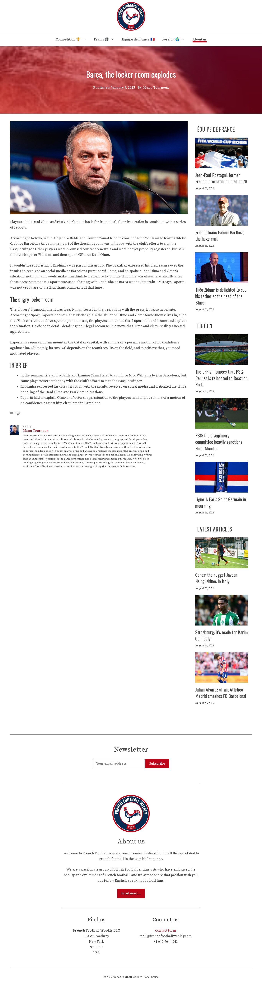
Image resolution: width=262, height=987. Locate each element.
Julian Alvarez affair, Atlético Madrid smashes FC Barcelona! (220, 692)
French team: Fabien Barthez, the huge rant (219, 235)
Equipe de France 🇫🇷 (138, 39)
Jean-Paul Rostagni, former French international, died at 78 (221, 178)
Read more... (131, 893)
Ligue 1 (204, 326)
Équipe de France (216, 129)
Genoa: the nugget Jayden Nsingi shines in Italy (216, 578)
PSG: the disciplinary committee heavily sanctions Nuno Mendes (218, 442)
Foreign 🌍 (171, 39)
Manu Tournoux (35, 430)
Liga (18, 413)
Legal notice (151, 977)
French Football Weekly (127, 977)
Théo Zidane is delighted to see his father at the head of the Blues (220, 296)
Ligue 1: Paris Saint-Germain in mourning (220, 502)
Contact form (165, 930)
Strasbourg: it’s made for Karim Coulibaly (221, 635)
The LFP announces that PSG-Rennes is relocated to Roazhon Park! (221, 378)
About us (200, 39)
